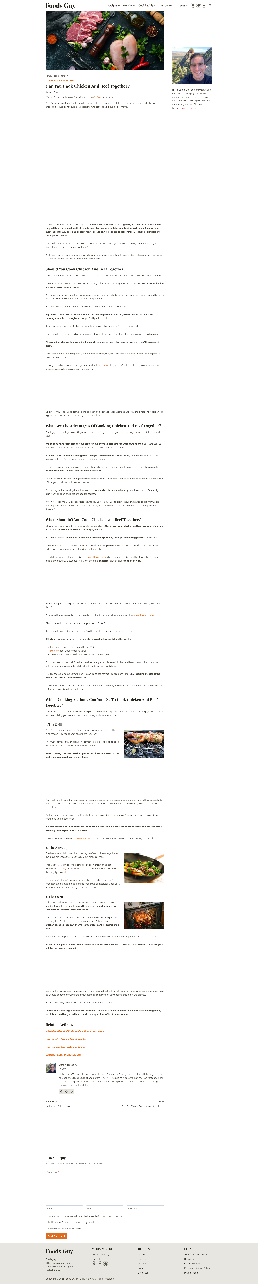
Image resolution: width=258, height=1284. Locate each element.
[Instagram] (198, 5)
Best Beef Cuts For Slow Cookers (63, 1055)
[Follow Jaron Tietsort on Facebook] (61, 1091)
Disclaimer (189, 1259)
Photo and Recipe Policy (197, 1268)
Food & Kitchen (66, 81)
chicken (103, 365)
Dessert (142, 1263)
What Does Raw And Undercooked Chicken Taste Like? (75, 1031)
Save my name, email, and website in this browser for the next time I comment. (85, 1216)
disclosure (98, 97)
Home (141, 1254)
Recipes (142, 1259)
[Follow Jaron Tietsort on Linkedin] (71, 1091)
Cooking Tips (52, 81)
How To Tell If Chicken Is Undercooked (66, 1039)
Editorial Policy (192, 1263)
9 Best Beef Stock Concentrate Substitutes (142, 1104)
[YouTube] (204, 5)
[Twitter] (100, 1263)
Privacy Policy (191, 1272)
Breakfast (143, 1272)
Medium (55, 650)
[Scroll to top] (251, 1280)
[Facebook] (193, 5)
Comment (53, 1172)
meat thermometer (144, 615)
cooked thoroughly (96, 557)
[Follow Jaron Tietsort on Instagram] (66, 1091)
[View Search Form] (210, 5)
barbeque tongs (84, 838)
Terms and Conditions (195, 1254)
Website (132, 1208)
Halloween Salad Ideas (58, 1104)
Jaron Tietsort (54, 92)
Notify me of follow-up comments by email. (71, 1222)
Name (50, 1208)
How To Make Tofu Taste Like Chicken (66, 1047)
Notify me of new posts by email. (65, 1228)
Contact (96, 1259)
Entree (141, 1268)
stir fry (63, 868)
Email (90, 1208)
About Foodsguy (100, 1254)
